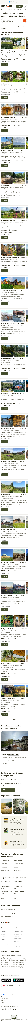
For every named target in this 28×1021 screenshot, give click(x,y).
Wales (15, 10)
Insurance (16, 941)
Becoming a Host (18, 931)
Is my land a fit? (18, 934)
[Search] (24, 20)
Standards (16, 944)
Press (2, 942)
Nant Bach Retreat (13, 754)
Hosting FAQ (17, 946)
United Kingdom (9, 10)
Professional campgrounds (17, 937)
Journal (3, 936)
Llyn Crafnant (21, 10)
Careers (3, 939)
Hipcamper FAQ (5, 944)
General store (4, 934)
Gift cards (3, 931)
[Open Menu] (25, 6)
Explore (3, 10)
